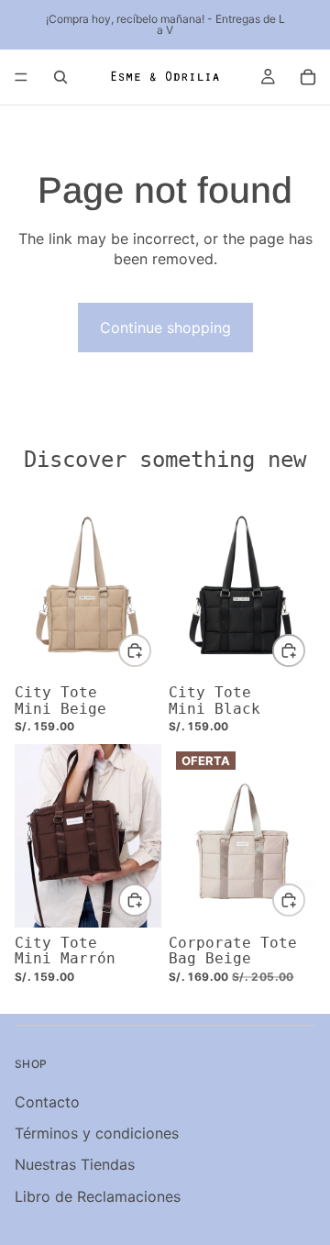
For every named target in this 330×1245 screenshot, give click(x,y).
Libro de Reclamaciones (98, 1196)
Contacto (47, 1101)
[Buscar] (60, 77)
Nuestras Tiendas (75, 1164)
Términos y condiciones (97, 1133)
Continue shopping (165, 327)
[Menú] (21, 77)
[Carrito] (308, 77)
